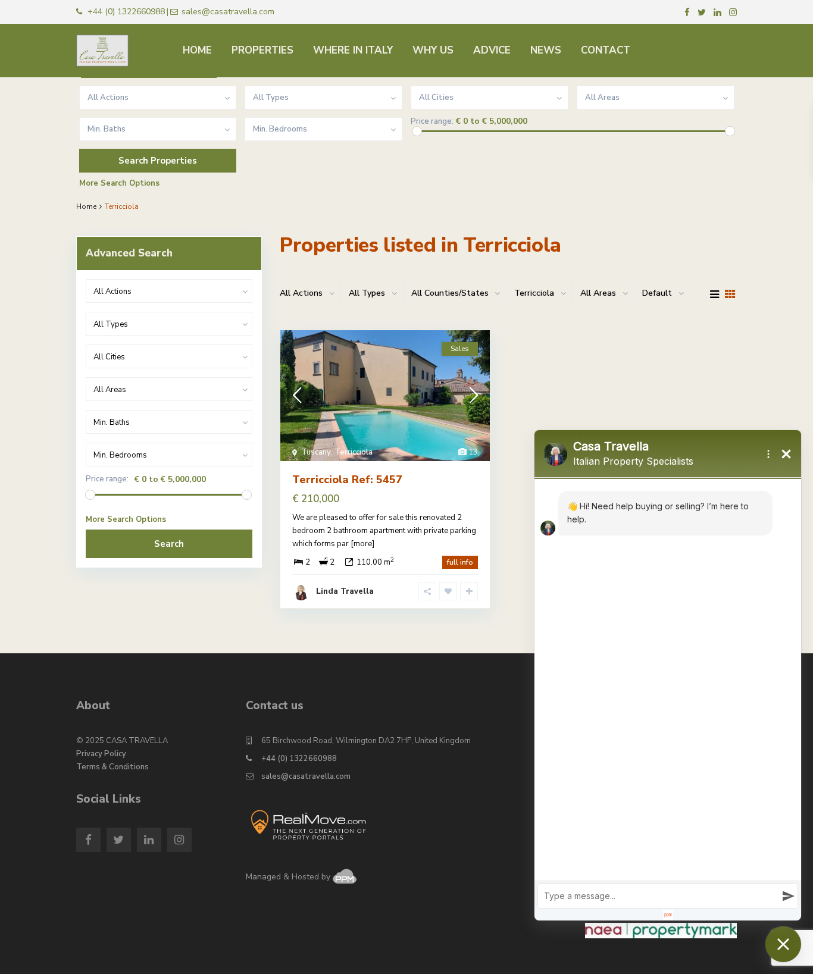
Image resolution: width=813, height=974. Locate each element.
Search (169, 544)
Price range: (432, 122)
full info (460, 562)
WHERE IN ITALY (353, 50)
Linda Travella (345, 591)
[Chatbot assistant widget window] (667, 675)
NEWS (545, 50)
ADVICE (492, 50)
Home (86, 206)
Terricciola (353, 452)
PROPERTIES (262, 50)
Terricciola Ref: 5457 (347, 479)
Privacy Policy (101, 753)
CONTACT (605, 50)
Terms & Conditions (112, 767)
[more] (362, 543)
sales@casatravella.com (306, 776)
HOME (197, 50)
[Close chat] (783, 944)
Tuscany (316, 452)
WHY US (433, 50)
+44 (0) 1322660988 (299, 758)
